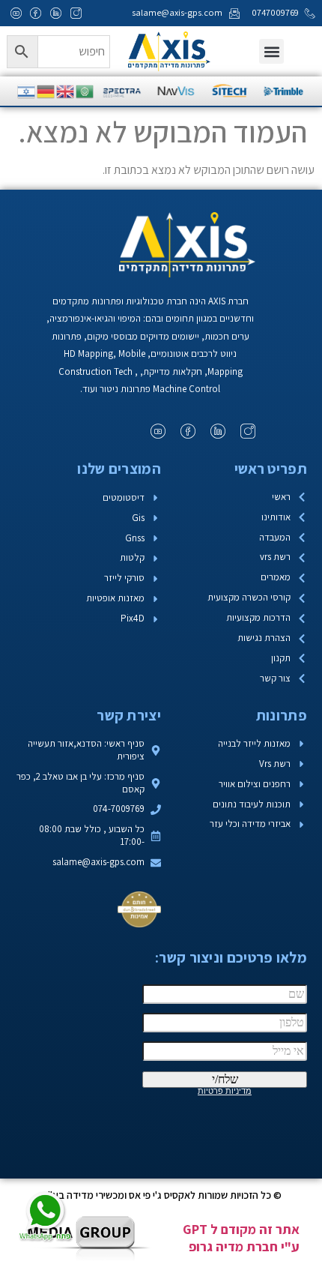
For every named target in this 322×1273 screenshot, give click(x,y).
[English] (66, 90)
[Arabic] (85, 90)
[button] (271, 51)
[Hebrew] (27, 90)
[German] (46, 90)
